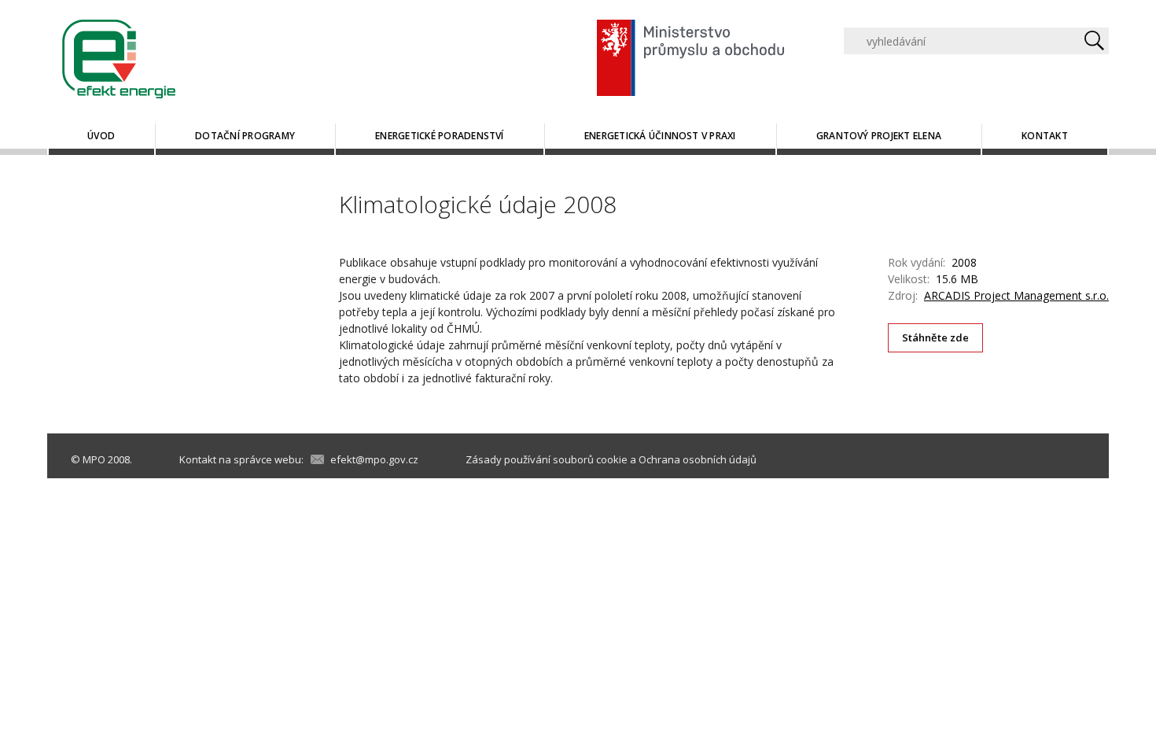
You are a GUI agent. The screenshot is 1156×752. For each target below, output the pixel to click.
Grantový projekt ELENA (878, 135)
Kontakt (1045, 135)
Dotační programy (245, 135)
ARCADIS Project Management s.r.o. (1016, 295)
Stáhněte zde (936, 337)
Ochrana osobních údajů (698, 459)
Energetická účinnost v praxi (660, 135)
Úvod (101, 135)
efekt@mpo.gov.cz (374, 459)
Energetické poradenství (439, 135)
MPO (94, 459)
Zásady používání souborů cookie (547, 459)
